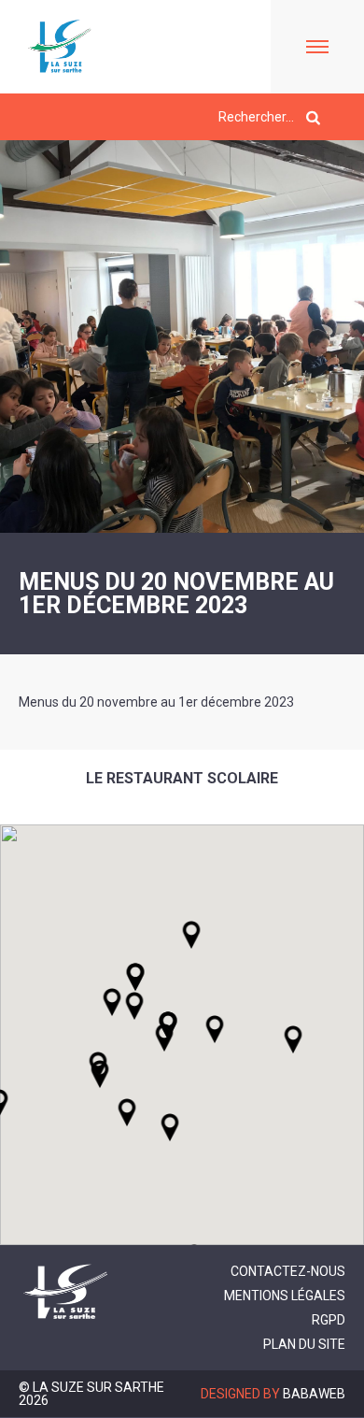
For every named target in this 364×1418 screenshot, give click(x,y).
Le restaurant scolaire (182, 778)
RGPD (328, 1319)
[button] (214, 1029)
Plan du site (304, 1344)
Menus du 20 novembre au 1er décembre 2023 (156, 702)
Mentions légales (284, 1295)
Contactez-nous (288, 1271)
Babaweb (314, 1393)
